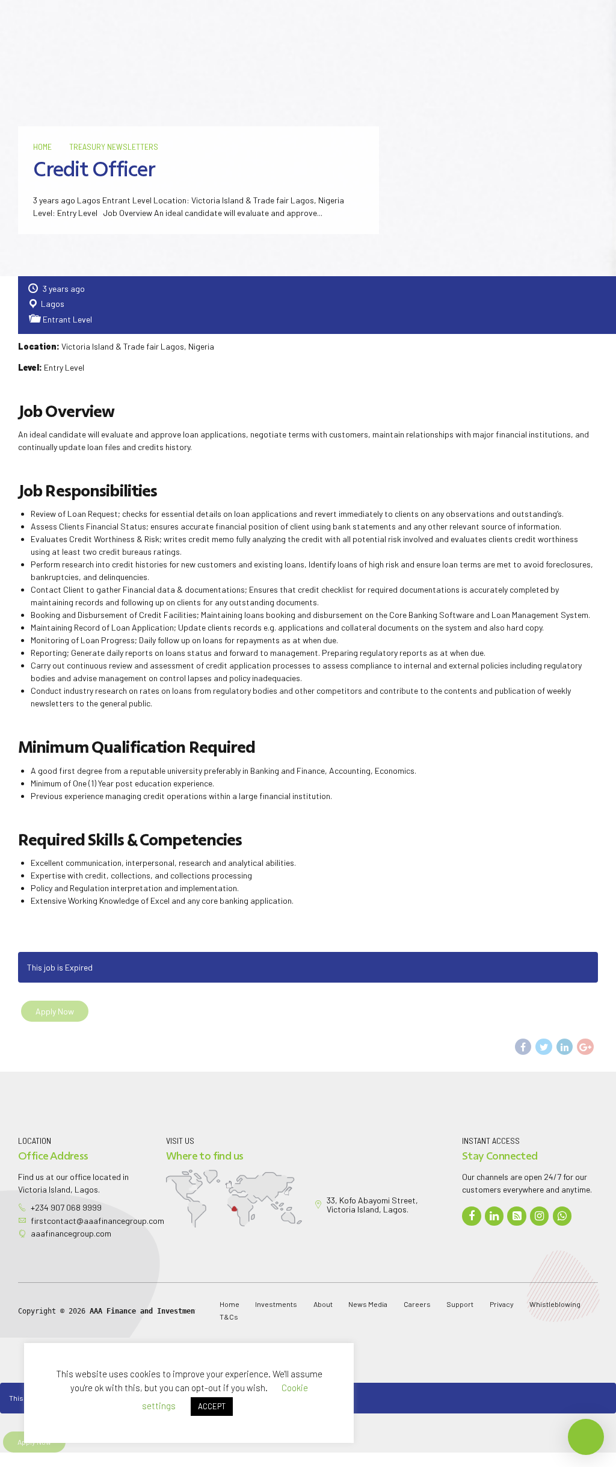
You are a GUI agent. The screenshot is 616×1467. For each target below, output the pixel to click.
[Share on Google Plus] (585, 1047)
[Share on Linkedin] (564, 1047)
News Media (367, 1304)
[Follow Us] (494, 1216)
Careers (417, 1304)
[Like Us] (471, 1216)
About (323, 1304)
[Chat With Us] (562, 1216)
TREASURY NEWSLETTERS (113, 146)
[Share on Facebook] (523, 1047)
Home (42, 146)
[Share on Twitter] (543, 1047)
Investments (276, 1304)
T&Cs (229, 1316)
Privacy (502, 1304)
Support (459, 1304)
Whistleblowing (555, 1304)
